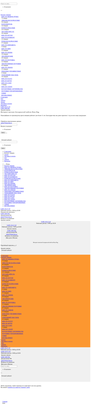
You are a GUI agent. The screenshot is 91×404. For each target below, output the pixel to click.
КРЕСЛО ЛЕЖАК (7, 67)
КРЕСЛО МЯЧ (6, 49)
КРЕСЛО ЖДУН (6, 81)
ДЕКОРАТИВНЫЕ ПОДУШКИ (11, 63)
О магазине (4, 97)
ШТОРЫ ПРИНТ (6, 95)
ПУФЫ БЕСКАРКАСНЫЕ (9, 41)
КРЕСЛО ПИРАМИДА (8, 45)
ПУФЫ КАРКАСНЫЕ (8, 28)
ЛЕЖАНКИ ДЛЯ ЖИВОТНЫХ (11, 71)
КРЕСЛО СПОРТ (6, 87)
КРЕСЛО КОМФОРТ (8, 37)
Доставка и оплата (6, 103)
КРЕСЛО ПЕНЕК (6, 52)
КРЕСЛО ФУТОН (7, 35)
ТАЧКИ (3, 93)
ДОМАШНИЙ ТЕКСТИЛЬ (9, 75)
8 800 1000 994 (5, 108)
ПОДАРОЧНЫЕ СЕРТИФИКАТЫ (12, 89)
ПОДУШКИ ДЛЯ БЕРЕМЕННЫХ (11, 91)
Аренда (3, 100)
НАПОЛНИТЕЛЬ (6, 24)
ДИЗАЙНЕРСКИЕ (7, 56)
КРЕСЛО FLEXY (6, 78)
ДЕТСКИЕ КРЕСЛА (7, 31)
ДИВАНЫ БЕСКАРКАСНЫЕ (10, 20)
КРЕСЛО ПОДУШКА (8, 60)
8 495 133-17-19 (5, 107)
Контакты (4, 105)
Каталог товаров (6, 15)
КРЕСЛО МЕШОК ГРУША (9, 16)
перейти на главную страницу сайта (19, 387)
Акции (3, 102)
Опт (2, 99)
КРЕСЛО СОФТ (6, 83)
